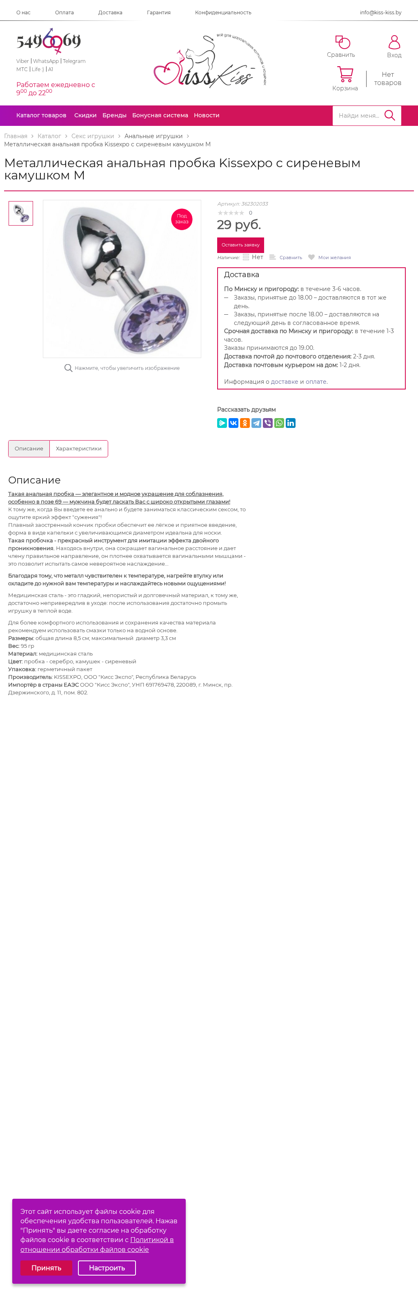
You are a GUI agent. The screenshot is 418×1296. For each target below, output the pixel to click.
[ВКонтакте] (233, 423)
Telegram (74, 61)
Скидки (85, 115)
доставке (284, 381)
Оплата (64, 12)
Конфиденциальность (223, 12)
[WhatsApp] (279, 423)
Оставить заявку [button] (241, 245)
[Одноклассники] (245, 423)
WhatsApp (46, 61)
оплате (316, 381)
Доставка (110, 12)
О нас (23, 12)
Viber (22, 61)
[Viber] (268, 423)
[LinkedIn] (291, 423)
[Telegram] (256, 423)
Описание (29, 448)
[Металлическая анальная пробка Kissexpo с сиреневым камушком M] (122, 278)
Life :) (38, 69)
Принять (46, 1268)
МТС (22, 69)
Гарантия (159, 12)
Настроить (107, 1268)
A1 (50, 69)
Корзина (345, 88)
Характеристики (79, 448)
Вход (394, 54)
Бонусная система (160, 115)
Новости (207, 115)
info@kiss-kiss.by (381, 12)
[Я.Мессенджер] (222, 423)
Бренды (114, 115)
